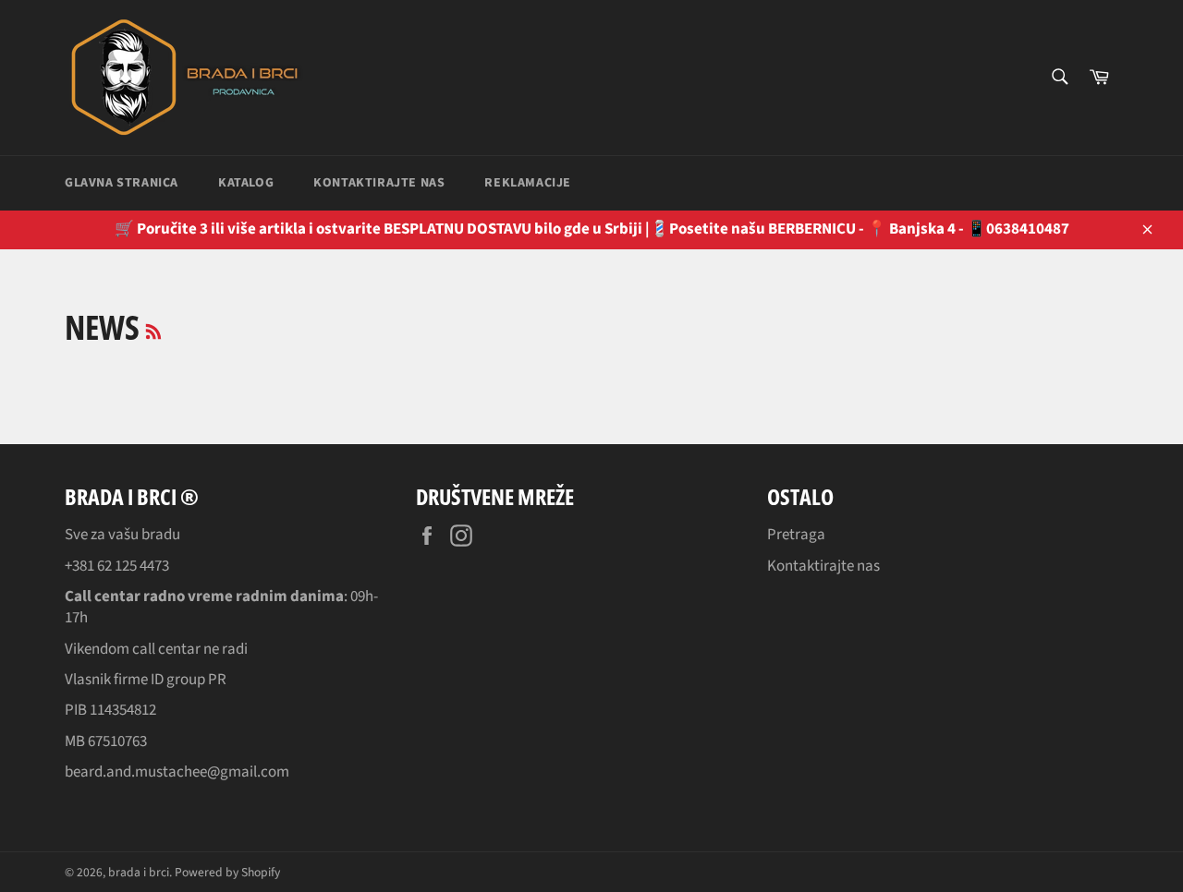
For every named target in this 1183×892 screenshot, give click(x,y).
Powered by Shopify (227, 872)
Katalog (246, 183)
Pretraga (796, 535)
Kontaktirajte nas (379, 183)
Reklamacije (527, 183)
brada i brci (138, 872)
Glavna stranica (121, 183)
